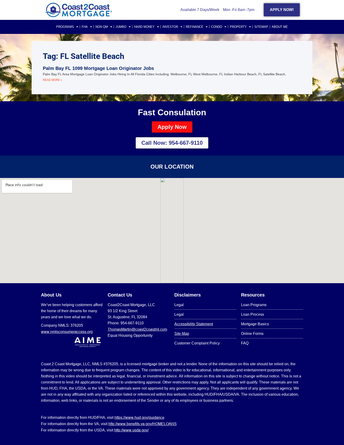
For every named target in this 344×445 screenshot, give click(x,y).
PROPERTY (238, 27)
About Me (280, 27)
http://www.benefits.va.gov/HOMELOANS (142, 424)
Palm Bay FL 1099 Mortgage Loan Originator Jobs (98, 68)
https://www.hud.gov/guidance (139, 417)
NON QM (101, 27)
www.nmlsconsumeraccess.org (67, 331)
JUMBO (121, 27)
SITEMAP (261, 27)
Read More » (52, 80)
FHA (85, 27)
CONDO (216, 27)
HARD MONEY (144, 27)
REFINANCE (194, 27)
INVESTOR (170, 27)
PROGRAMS (65, 27)
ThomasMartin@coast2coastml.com (137, 329)
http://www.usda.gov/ (131, 430)
